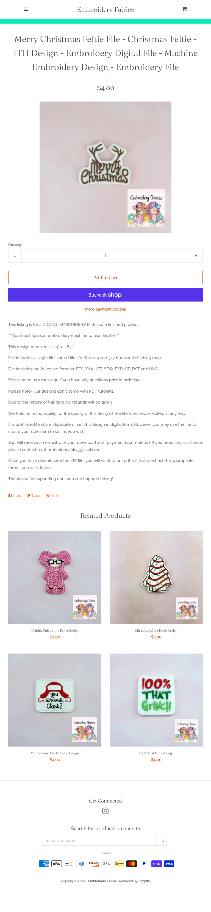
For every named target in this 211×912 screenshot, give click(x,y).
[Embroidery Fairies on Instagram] (105, 812)
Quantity (15, 245)
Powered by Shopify (134, 881)
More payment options (105, 309)
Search (106, 853)
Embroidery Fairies (105, 9)
